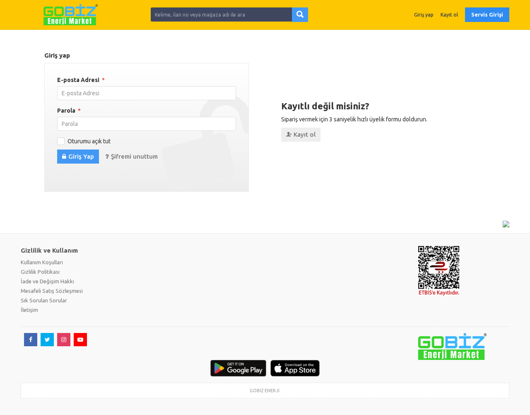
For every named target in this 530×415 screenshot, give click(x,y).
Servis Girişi (487, 14)
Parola (69, 110)
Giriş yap (424, 14)
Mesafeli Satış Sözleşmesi (52, 291)
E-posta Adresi (81, 80)
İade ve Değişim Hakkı (47, 281)
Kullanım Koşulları (42, 262)
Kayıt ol (449, 14)
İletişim (29, 310)
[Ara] (300, 14)
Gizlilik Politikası (40, 272)
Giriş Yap (81, 156)
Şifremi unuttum (134, 156)
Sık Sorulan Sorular (44, 300)
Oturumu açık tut (89, 141)
